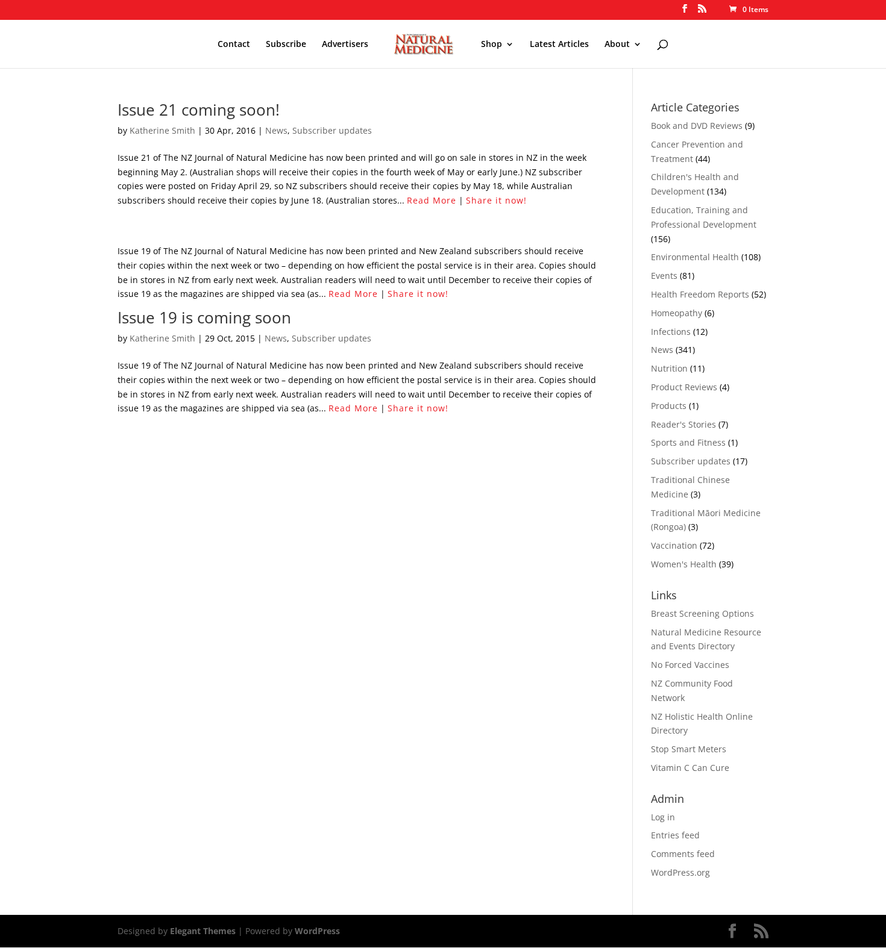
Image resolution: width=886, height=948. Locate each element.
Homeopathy (676, 313)
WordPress (317, 931)
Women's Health (684, 564)
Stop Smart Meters (688, 749)
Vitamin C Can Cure (690, 767)
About (617, 44)
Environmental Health (695, 257)
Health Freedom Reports (700, 294)
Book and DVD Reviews (697, 125)
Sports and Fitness (688, 442)
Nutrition (669, 368)
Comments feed (683, 853)
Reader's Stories (683, 424)
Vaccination (674, 545)
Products (668, 405)
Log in (663, 817)
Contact (234, 44)
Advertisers (345, 44)
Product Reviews (684, 387)
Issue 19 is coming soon (204, 317)
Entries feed (675, 835)
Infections (671, 331)
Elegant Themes (203, 931)
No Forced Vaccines (690, 664)
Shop (491, 44)
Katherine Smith (162, 130)
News (276, 130)
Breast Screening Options (702, 613)
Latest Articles (559, 44)
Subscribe (286, 44)
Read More (431, 200)
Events (664, 275)
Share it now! (496, 200)
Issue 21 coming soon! (199, 109)
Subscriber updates (332, 130)
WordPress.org (680, 872)
